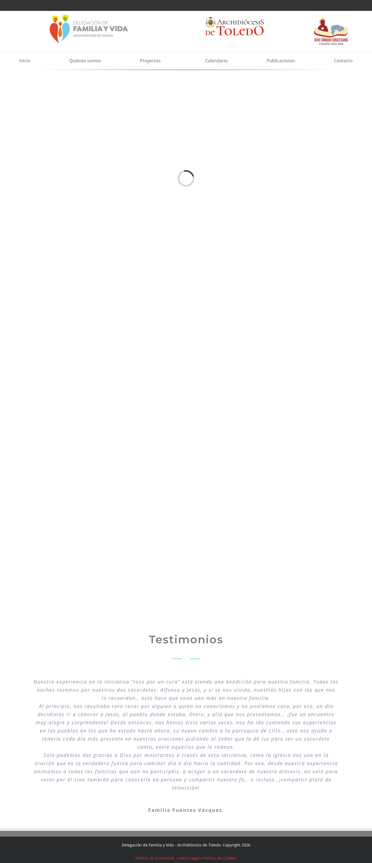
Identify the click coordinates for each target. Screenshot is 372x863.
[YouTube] (23, 5)
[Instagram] (16, 5)
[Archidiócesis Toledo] (234, 13)
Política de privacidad (155, 858)
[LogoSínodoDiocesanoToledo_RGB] (331, 13)
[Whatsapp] (31, 5)
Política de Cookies (220, 858)
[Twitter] (9, 5)
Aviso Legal (189, 858)
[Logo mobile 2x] (89, 13)
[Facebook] (1, 5)
